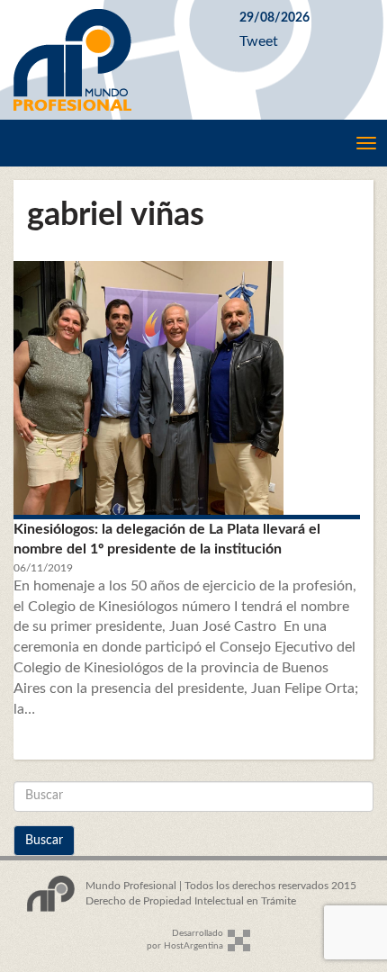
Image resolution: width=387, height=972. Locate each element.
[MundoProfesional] (113, 60)
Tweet (258, 41)
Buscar (44, 840)
